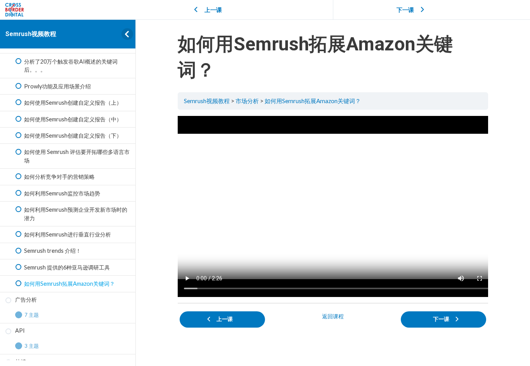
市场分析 (247, 100)
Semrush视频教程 (30, 34)
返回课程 (333, 316)
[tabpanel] (333, 206)
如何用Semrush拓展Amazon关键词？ (313, 100)
